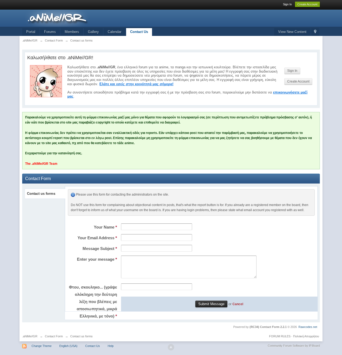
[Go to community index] (70, 18)
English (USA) (68, 345)
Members (72, 32)
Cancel (237, 304)
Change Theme (42, 345)
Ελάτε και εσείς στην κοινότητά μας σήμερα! (136, 84)
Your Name (105, 227)
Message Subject (100, 248)
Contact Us (139, 32)
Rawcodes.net (307, 326)
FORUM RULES (279, 336)
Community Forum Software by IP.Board (294, 345)
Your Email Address (97, 238)
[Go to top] (171, 347)
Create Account (307, 4)
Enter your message (97, 259)
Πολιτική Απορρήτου (306, 336)
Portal (30, 32)
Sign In (287, 4)
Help (111, 345)
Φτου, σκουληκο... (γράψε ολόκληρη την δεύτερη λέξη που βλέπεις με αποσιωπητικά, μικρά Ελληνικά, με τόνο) (93, 301)
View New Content (292, 32)
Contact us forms (41, 194)
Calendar (114, 32)
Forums (50, 32)
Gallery (93, 32)
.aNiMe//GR (29, 336)
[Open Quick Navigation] (315, 32)
